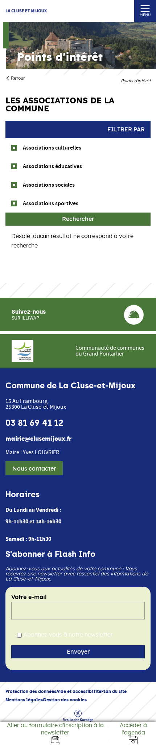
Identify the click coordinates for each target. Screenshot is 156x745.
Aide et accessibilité (78, 691)
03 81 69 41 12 (34, 423)
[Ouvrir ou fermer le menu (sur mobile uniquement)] (145, 8)
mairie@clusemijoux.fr (38, 439)
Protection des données (30, 691)
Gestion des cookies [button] (65, 699)
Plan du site (114, 691)
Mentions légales (24, 699)
